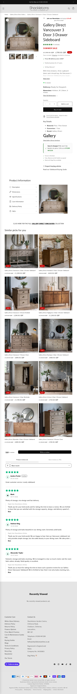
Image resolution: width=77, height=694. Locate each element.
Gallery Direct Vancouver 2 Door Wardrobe (17, 397)
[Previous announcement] (4, 2)
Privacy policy (18, 689)
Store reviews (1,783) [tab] (55, 459)
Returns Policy (10, 626)
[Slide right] (36, 57)
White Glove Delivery (12, 621)
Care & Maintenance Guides (14, 635)
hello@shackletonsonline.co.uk (38, 642)
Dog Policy (31, 655)
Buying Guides (10, 640)
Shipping (54, 55)
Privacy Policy (10, 648)
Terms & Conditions (12, 645)
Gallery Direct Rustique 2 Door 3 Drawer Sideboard (53, 355)
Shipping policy (47, 689)
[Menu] (15, 8)
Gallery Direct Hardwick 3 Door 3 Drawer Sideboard (54, 270)
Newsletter (8, 654)
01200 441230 (40, 636)
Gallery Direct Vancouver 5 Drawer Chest (51, 439)
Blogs (7, 643)
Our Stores (8, 658)
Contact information (58, 689)
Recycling (8, 651)
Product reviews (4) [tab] (22, 459)
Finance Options (10, 629)
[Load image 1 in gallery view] (12, 56)
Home (6, 14)
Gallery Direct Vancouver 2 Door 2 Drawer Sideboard (20, 270)
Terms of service (37, 689)
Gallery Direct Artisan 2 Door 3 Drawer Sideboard (53, 397)
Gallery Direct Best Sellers (17, 14)
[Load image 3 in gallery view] (24, 56)
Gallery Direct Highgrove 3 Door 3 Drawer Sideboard (54, 313)
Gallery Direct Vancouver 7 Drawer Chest (17, 355)
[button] (69, 8)
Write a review (44, 452)
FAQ (6, 637)
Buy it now (58, 110)
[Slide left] (7, 57)
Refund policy (27, 689)
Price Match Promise (12, 632)
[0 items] (73, 8)
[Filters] (8, 466)
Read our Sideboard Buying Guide (55, 169)
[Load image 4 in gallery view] (31, 56)
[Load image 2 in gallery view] (18, 56)
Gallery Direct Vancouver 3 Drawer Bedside (17, 313)
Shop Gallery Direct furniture (51, 140)
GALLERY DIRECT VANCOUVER (43, 223)
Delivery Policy (10, 624)
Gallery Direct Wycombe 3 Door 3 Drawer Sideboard (20, 439)
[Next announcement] (73, 2)
